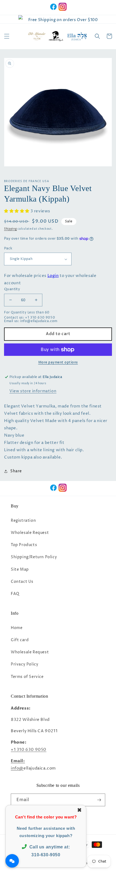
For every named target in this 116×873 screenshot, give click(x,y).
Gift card (20, 640)
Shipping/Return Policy (34, 557)
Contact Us (22, 581)
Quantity (12, 289)
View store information (32, 391)
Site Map (20, 569)
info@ (17, 768)
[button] (7, 36)
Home (16, 627)
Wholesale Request (30, 532)
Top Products (24, 544)
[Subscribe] (99, 800)
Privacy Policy (24, 664)
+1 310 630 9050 (28, 749)
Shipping (10, 229)
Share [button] (16, 471)
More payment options (58, 362)
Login (53, 276)
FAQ (15, 593)
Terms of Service (27, 676)
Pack (8, 248)
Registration (23, 520)
